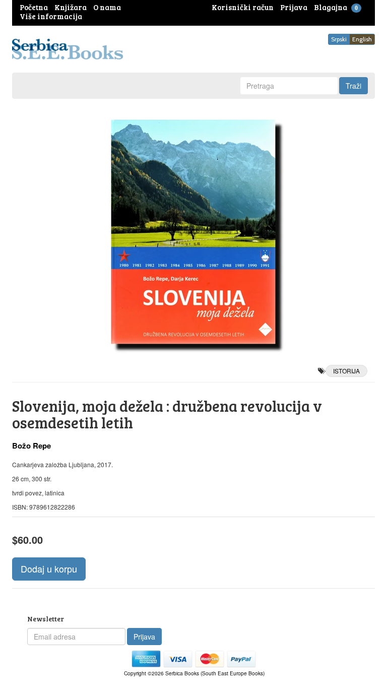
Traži (353, 86)
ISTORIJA (346, 370)
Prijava (144, 636)
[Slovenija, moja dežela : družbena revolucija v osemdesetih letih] (193, 232)
